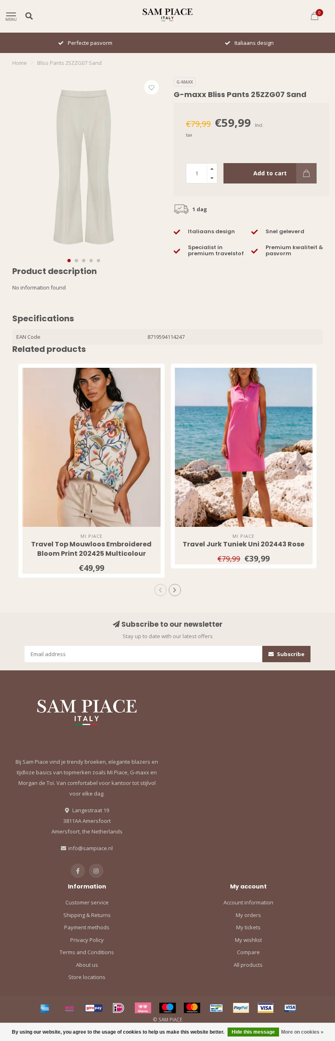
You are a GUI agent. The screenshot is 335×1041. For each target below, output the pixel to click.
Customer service (87, 902)
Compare (248, 952)
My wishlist (248, 940)
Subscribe (290, 654)
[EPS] (69, 1008)
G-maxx (184, 82)
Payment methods (86, 927)
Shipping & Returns (87, 915)
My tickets (248, 927)
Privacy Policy (87, 940)
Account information (248, 902)
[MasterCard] (192, 1008)
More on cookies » (302, 1032)
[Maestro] (167, 1008)
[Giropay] (94, 1008)
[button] (69, 260)
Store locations (86, 977)
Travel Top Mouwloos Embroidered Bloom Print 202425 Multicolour (91, 548)
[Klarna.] (143, 1008)
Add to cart (270, 173)
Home (19, 62)
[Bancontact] (216, 1008)
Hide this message (253, 1032)
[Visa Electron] (290, 1008)
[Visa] (265, 1008)
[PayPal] (241, 1008)
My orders (248, 915)
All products (248, 964)
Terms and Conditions (87, 952)
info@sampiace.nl (90, 848)
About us (87, 964)
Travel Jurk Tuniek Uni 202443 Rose (243, 544)
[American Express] (45, 1008)
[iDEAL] (118, 1008)
